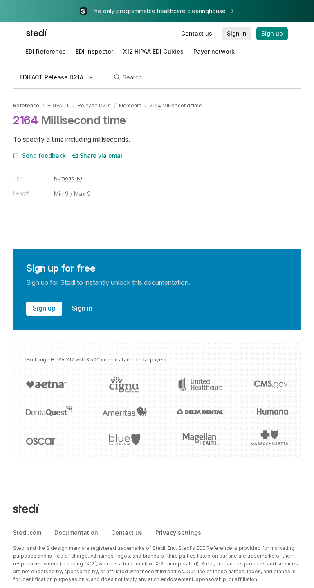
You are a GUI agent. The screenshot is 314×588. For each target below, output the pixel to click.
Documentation (76, 532)
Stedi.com (27, 532)
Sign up (44, 308)
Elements (130, 105)
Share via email (102, 155)
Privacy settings (178, 532)
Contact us (126, 532)
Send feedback (44, 155)
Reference (26, 105)
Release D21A (94, 105)
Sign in (82, 308)
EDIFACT (58, 105)
